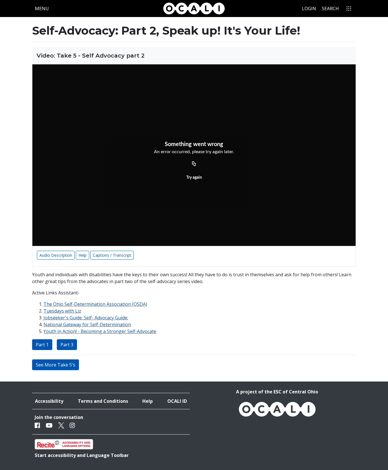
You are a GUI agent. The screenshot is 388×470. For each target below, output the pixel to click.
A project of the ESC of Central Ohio (277, 392)
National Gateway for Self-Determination (87, 324)
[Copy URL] (194, 163)
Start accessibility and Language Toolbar (82, 455)
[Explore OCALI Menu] (349, 8)
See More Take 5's (55, 365)
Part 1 (42, 345)
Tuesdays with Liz (62, 311)
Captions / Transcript (112, 255)
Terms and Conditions (103, 401)
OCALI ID (177, 401)
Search (330, 8)
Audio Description (55, 255)
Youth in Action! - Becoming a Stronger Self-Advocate (99, 331)
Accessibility (49, 401)
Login (309, 8)
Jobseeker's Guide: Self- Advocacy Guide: (85, 318)
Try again (194, 178)
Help (82, 255)
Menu (43, 8)
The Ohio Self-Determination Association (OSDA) (95, 304)
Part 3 (67, 345)
